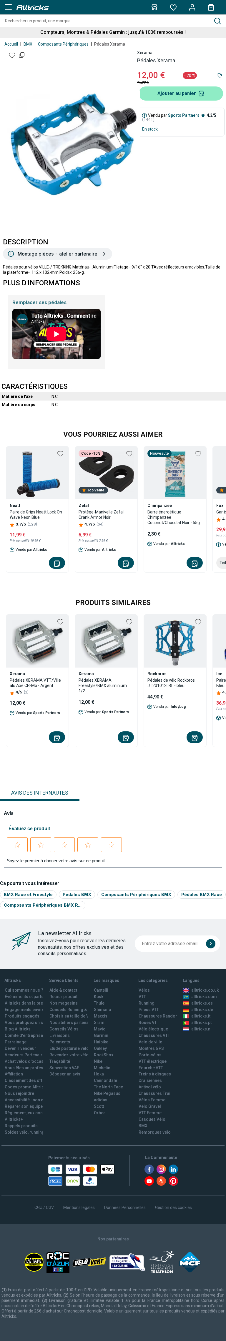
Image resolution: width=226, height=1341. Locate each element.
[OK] (210, 943)
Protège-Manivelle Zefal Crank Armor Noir (101, 515)
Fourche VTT (151, 1067)
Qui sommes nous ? (24, 990)
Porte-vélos (150, 1055)
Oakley (100, 1048)
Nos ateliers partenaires (72, 1022)
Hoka (99, 1074)
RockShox (103, 1055)
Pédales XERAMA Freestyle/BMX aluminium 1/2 (103, 685)
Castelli (101, 990)
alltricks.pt (201, 1022)
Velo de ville (150, 1042)
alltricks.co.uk (205, 990)
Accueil (11, 44)
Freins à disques (155, 1074)
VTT (142, 996)
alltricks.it (200, 1016)
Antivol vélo (150, 1087)
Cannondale (105, 1080)
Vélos (144, 990)
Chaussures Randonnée (162, 1016)
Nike (98, 1061)
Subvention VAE (64, 1067)
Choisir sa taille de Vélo (72, 1016)
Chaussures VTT (154, 1035)
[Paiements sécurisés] (81, 1175)
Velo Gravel (150, 1106)
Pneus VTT (149, 1009)
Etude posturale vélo (69, 1048)
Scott (99, 1106)
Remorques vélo (155, 1132)
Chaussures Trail (155, 1093)
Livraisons (59, 1035)
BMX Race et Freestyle (28, 894)
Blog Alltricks (18, 1029)
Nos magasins (63, 1003)
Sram (99, 1022)
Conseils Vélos (64, 1029)
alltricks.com (204, 996)
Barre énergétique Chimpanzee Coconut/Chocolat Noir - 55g (173, 517)
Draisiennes (150, 1080)
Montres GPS (151, 1048)
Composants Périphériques (63, 44)
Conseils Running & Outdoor (76, 1009)
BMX (28, 44)
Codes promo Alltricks (26, 1087)
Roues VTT (149, 1022)
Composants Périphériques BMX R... (43, 905)
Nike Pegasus (107, 1093)
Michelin (102, 1067)
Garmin (101, 1035)
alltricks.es (202, 1003)
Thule (99, 1003)
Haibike (101, 1042)
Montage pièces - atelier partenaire (57, 254)
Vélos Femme (152, 1100)
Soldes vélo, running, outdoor (33, 1132)
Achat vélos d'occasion (27, 1061)
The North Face (108, 1087)
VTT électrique (153, 1061)
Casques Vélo (152, 1119)
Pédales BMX (77, 894)
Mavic (99, 1029)
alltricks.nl (201, 1029)
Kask (98, 996)
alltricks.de (202, 1009)
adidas (100, 1100)
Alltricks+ (14, 1119)
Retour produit (63, 996)
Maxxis (100, 1016)
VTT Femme (150, 1112)
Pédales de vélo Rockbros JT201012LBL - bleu (171, 683)
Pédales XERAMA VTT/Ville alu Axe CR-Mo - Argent (35, 683)
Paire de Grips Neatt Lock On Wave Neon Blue (36, 515)
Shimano (102, 1009)
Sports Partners (184, 115)
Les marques (106, 980)
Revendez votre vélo (69, 1055)
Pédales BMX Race (201, 894)
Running (146, 1003)
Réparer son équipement (28, 1106)
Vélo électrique (153, 1029)
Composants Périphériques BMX (136, 894)
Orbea (100, 1112)
